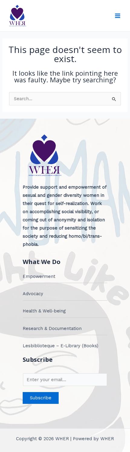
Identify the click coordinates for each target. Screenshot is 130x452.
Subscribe (40, 398)
